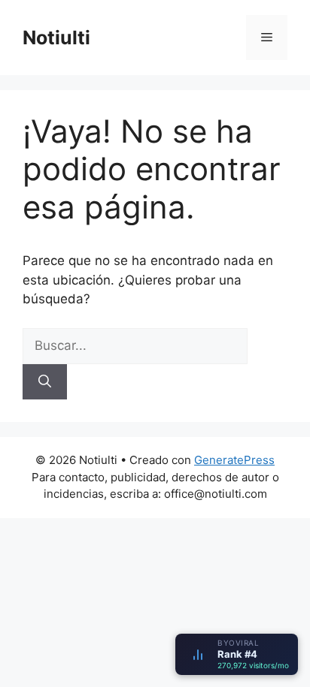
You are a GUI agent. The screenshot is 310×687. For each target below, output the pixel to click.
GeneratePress (234, 460)
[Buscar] (45, 382)
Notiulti (56, 37)
